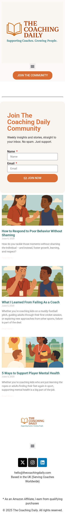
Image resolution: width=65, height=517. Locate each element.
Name (11, 151)
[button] (33, 66)
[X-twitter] (22, 462)
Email (11, 163)
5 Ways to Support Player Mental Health (31, 373)
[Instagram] (32, 462)
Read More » (8, 258)
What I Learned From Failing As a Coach (31, 302)
